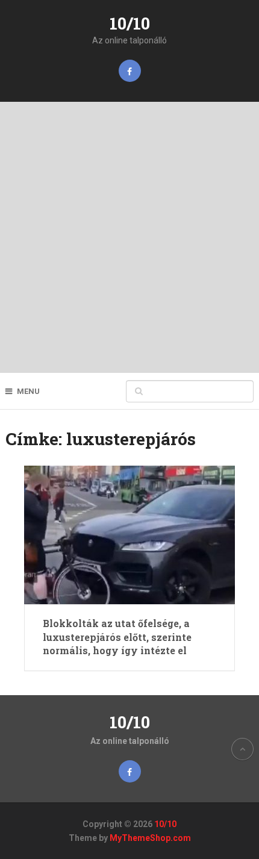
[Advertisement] (129, 237)
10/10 (130, 23)
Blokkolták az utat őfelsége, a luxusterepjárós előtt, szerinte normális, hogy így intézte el (117, 637)
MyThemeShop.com (150, 838)
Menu (28, 391)
